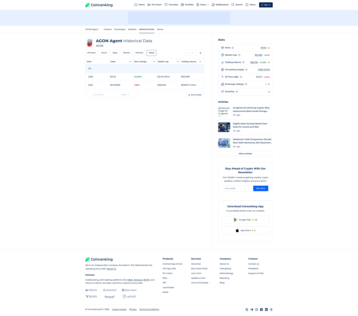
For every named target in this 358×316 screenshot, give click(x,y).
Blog (222, 282)
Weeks (126, 52)
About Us (111, 269)
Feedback (253, 268)
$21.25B (258, 55)
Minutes (91, 52)
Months (139, 52)
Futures (108, 29)
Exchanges (119, 29)
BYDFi (146, 280)
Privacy (133, 309)
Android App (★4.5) (172, 264)
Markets (132, 29)
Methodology (226, 273)
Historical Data (146, 29)
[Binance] (109, 290)
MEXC (130, 280)
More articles (245, 153)
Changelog (225, 268)
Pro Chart (167, 273)
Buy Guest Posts (199, 268)
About (160, 29)
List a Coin (196, 273)
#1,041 (263, 47)
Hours (104, 52)
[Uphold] (129, 296)
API (164, 282)
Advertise (196, 264)
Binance (138, 280)
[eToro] (109, 296)
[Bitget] (129, 290)
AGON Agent (91, 29)
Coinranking (102, 5)
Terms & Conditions (149, 309)
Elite (165, 278)
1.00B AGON (264, 69)
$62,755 (254, 62)
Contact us (253, 264)
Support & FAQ (255, 273)
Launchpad (168, 287)
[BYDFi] (91, 296)
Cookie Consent (119, 309)
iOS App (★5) (169, 268)
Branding (224, 278)
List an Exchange (199, 282)
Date (89, 61)
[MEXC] (91, 290)
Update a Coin (198, 278)
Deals (165, 292)
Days (115, 52)
